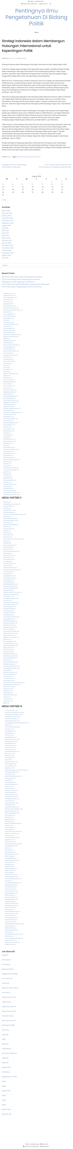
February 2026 (7, 213)
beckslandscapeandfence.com (14, 714)
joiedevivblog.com (10, 895)
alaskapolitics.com (8, 318)
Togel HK (5, 955)
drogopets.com (7, 691)
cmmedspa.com (9, 864)
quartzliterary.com (8, 615)
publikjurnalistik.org (10, 928)
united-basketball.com (11, 784)
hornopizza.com (9, 729)
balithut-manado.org (9, 457)
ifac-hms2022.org (8, 535)
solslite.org (8, 848)
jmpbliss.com (7, 375)
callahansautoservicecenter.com (12, 592)
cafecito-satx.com (10, 788)
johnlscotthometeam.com (10, 418)
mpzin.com (6, 365)
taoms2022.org (7, 537)
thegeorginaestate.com (10, 654)
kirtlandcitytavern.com (11, 885)
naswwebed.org (8, 455)
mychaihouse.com (8, 649)
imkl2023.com (7, 482)
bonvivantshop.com (9, 361)
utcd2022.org (7, 526)
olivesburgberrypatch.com (12, 813)
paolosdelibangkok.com (10, 658)
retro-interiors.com (8, 429)
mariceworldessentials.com (11, 631)
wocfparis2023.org (8, 506)
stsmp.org (6, 320)
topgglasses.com (9, 768)
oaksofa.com (7, 697)
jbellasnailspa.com (8, 647)
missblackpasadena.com (12, 772)
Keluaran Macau (8, 969)
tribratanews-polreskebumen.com (14, 924)
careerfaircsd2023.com (9, 484)
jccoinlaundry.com (8, 572)
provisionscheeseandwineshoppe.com (14, 514)
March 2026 (6, 211)
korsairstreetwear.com (11, 762)
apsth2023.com (7, 486)
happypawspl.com (8, 590)
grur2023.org (7, 472)
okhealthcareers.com (9, 293)
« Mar (4, 200)
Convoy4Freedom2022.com (11, 470)
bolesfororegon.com (11, 907)
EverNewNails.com (8, 410)
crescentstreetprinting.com (12, 727)
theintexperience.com (9, 295)
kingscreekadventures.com (11, 351)
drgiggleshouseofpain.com (11, 402)
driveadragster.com (10, 731)
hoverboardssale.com (9, 316)
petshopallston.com (10, 764)
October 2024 (7, 250)
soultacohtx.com (8, 699)
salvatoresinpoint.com (9, 414)
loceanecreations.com (11, 891)
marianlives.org (7, 302)
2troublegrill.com (9, 827)
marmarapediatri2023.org (10, 520)
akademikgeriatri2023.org (10, 518)
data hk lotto (6, 1109)
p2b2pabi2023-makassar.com (11, 504)
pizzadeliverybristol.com (10, 586)
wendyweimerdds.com (9, 381)
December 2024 (7, 245)
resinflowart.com (9, 757)
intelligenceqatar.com (9, 340)
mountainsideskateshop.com (13, 883)
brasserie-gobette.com (9, 674)
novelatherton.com (10, 915)
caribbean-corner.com (11, 874)
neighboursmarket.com (11, 903)
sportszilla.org (7, 670)
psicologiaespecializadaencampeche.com (17, 723)
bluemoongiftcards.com (11, 876)
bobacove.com (7, 660)
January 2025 (6, 243)
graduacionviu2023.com (11, 790)
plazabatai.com (7, 553)
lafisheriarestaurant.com (10, 633)
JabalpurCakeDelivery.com (11, 336)
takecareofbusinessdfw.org (11, 345)
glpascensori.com (10, 819)
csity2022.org (7, 543)
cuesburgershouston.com (12, 721)
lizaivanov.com (9, 735)
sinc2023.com (7, 508)
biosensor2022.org (8, 529)
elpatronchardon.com (9, 625)
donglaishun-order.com (10, 627)
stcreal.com (6, 367)
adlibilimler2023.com (9, 453)
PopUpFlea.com (7, 369)
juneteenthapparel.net (11, 930)
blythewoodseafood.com (10, 656)
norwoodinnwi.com (10, 901)
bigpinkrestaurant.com (9, 392)
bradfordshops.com (9, 447)
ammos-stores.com (10, 889)
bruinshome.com (9, 801)
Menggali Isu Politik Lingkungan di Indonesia (18, 282)
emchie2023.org (7, 522)
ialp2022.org (6, 531)
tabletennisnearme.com (10, 695)
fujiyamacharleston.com (10, 623)
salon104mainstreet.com (10, 604)
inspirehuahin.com (8, 394)
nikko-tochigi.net (9, 872)
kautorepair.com (8, 574)
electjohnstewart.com (11, 919)
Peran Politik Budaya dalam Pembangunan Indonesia (21, 279)
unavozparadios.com (9, 563)
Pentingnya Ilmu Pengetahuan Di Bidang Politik (37, 17)
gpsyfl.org (6, 703)
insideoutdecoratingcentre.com (12, 412)
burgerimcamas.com (10, 944)
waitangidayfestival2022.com (11, 492)
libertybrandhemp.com (11, 899)
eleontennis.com (8, 443)
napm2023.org (7, 476)
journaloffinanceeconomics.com (14, 934)
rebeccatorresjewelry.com (10, 373)
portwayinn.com (9, 850)
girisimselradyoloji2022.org (11, 524)
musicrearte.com (8, 676)
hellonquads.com (8, 557)
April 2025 (5, 235)
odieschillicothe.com (9, 582)
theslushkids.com (10, 815)
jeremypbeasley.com (9, 398)
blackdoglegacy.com (10, 743)
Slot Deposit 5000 (8, 1025)
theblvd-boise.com (8, 431)
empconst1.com (7, 388)
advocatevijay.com (8, 451)
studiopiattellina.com (9, 619)
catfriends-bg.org (8, 299)
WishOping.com (7, 357)
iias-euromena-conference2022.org (13, 539)
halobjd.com (6, 338)
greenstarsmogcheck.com (10, 588)
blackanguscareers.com (12, 905)
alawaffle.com (9, 780)
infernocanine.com (10, 842)
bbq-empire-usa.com (9, 686)
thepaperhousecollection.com (13, 844)
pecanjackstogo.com (11, 792)
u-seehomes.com (8, 421)
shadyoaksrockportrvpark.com (12, 570)
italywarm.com (9, 932)
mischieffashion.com (9, 425)
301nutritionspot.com (11, 887)
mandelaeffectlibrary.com (10, 324)
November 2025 (7, 221)
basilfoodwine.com (10, 870)
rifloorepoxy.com (10, 821)
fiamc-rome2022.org (9, 629)
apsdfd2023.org (7, 478)
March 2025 (6, 238)
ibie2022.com (7, 464)
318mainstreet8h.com (9, 608)
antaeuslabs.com (8, 353)
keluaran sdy (6, 1114)
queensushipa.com (8, 379)
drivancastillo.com (10, 862)
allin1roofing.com (10, 856)
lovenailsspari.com (8, 611)
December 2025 (7, 218)
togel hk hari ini (43, 4)
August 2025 (6, 225)
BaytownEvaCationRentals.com (12, 334)
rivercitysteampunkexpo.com (13, 878)
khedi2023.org (7, 516)
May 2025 (5, 233)
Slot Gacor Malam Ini (9, 1053)
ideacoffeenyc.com (8, 580)
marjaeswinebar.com (9, 576)
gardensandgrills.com (11, 868)
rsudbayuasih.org (10, 926)
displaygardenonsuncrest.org (11, 684)
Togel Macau (6, 1048)
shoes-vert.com (7, 565)
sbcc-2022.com (7, 466)
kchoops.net (8, 881)
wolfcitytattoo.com (10, 805)
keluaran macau (7, 1016)
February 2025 (7, 240)
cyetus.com (6, 445)
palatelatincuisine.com (11, 741)
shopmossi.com (9, 835)
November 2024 (7, 248)
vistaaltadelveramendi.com (12, 716)
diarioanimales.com (9, 559)
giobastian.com (9, 817)
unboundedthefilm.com (10, 297)
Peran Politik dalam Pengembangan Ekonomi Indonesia (22, 287)
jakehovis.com (7, 639)
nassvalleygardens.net (11, 917)
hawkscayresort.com (9, 555)
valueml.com (7, 371)
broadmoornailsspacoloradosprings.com (16, 770)
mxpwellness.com (10, 840)
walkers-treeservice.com (12, 833)
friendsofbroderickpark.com (11, 617)
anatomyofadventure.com (12, 860)
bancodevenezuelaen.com (11, 308)
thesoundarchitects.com (12, 854)
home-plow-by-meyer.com (12, 739)
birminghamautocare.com (10, 643)
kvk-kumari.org (9, 936)
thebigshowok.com (10, 747)
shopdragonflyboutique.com (11, 668)
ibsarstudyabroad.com (9, 545)
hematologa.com (9, 733)
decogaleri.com (7, 561)
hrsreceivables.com (9, 386)
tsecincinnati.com (8, 549)
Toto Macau (6, 964)
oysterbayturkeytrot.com (12, 807)
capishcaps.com (8, 701)
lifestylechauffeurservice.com (11, 408)
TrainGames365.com (9, 332)
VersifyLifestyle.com (9, 349)
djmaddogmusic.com (11, 852)
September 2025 (8, 223)
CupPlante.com (7, 363)
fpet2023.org (7, 433)
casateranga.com (10, 829)
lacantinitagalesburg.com (10, 584)
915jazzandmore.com (9, 635)
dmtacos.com (8, 725)
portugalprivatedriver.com (10, 598)
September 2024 (8, 253)
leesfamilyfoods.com (9, 439)
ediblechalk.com (8, 693)
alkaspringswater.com (9, 606)
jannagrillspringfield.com (10, 621)
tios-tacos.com (9, 786)
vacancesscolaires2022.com (11, 494)
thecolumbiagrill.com (9, 512)
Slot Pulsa (5, 1030)
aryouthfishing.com (10, 782)
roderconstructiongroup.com (11, 551)
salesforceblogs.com (9, 330)
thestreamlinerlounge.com (12, 911)
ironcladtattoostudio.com (12, 799)
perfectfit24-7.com (8, 596)
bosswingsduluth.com (9, 641)
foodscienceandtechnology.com (14, 938)
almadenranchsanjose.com (11, 449)
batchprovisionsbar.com (10, 672)
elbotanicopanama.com (10, 567)
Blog (9, 157)
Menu (36, 32)
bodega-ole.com (9, 909)
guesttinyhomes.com (11, 737)
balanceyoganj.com (9, 328)
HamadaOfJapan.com (9, 347)
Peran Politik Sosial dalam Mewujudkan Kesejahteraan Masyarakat (25, 284)
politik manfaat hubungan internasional (28, 157)
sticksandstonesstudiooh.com (13, 831)
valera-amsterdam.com (11, 897)
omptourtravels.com (10, 922)
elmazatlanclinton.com (9, 578)
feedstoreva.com (8, 689)
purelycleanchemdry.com (10, 355)
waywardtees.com (8, 304)
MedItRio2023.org (8, 488)
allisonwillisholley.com (11, 846)
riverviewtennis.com (9, 680)
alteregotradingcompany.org (11, 459)
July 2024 (5, 258)
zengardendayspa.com (11, 794)
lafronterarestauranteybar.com (14, 809)
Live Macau (6, 1072)
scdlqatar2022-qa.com (9, 510)
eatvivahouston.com (11, 745)
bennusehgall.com (8, 547)
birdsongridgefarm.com (11, 893)
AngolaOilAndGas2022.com (11, 468)
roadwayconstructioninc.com (11, 666)
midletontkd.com (9, 866)
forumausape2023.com (10, 480)
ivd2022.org (6, 541)
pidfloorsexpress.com (9, 306)
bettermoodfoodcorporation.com (12, 310)
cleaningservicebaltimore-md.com (14, 712)
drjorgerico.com (7, 377)
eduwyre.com (7, 427)
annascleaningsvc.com (11, 803)
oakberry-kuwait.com (9, 613)
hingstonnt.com (7, 312)
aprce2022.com (7, 462)
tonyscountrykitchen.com (10, 645)
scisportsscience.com (11, 940)
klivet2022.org (7, 533)
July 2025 (5, 228)
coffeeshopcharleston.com (11, 602)
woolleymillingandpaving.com (13, 823)
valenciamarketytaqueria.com (13, 776)
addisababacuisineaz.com (12, 942)
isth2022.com (7, 502)
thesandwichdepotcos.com (11, 400)
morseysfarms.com (8, 678)
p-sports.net (8, 759)
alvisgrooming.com (8, 652)
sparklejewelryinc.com (11, 796)
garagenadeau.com (9, 406)
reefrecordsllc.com (10, 778)
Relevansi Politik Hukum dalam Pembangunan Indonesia (22, 277)
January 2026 (6, 216)
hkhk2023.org (7, 474)
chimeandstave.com (10, 749)
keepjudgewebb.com (11, 858)
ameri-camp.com (8, 384)
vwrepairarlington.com (11, 710)
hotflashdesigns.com (9, 404)
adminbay (23, 58)
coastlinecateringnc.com (12, 718)
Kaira (37, 1144)
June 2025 (5, 230)
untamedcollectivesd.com (12, 837)
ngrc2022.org (7, 437)
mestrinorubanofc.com (11, 913)
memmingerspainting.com (10, 396)
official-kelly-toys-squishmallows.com (14, 682)
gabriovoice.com (9, 755)
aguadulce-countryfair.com (11, 637)
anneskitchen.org (10, 774)
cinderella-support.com (10, 390)
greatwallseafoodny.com (12, 751)
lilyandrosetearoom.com (12, 811)
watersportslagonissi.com (10, 423)
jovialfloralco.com (8, 416)
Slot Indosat (6, 960)
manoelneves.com (8, 322)
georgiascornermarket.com (11, 594)
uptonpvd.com (9, 825)
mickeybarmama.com (9, 664)
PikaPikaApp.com (8, 343)
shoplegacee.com (8, 359)
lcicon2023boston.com (9, 490)
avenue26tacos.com (10, 766)
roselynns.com (7, 326)
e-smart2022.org (8, 435)
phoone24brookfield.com (10, 662)
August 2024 (6, 255)
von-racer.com (7, 600)
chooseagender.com (9, 314)
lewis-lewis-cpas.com (9, 441)
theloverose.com (9, 753)
